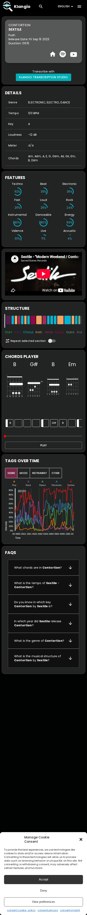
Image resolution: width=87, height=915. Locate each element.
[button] (81, 839)
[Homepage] (53, 54)
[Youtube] (73, 54)
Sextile (14, 29)
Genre (11, 473)
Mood (24, 473)
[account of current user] (79, 6)
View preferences (43, 901)
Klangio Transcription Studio (43, 77)
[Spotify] (63, 54)
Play (43, 445)
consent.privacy (48, 910)
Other (55, 473)
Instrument (39, 473)
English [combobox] (64, 6)
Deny (43, 890)
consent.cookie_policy (21, 910)
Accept (43, 879)
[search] (41, 6)
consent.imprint (70, 910)
